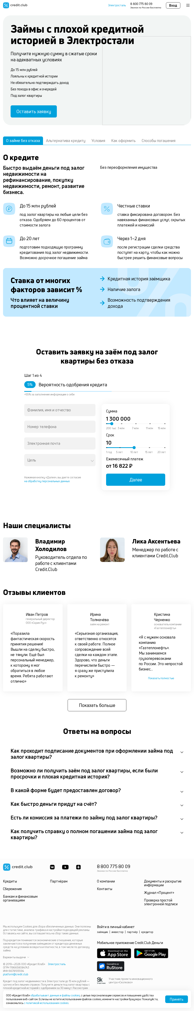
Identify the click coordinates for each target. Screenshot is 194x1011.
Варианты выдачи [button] (14, 957)
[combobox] (59, 410)
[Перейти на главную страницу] (15, 5)
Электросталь (117, 5)
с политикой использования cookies (46, 1003)
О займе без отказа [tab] (23, 140)
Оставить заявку (33, 111)
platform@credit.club (15, 974)
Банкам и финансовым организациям (20, 898)
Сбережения (12, 888)
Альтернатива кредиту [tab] (65, 140)
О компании (106, 881)
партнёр (132, 932)
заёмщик (102, 932)
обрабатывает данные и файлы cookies (55, 995)
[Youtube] (65, 867)
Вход (173, 5)
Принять (176, 999)
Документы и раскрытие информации (162, 883)
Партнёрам (58, 881)
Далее (135, 480)
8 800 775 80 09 (141, 4)
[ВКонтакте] (52, 867)
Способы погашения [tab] (158, 140)
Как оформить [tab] (123, 140)
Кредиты (10, 881)
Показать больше (97, 705)
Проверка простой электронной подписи (161, 902)
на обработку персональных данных (47, 481)
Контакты (104, 888)
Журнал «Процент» (159, 892)
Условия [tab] (98, 140)
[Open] (92, 461)
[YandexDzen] (78, 867)
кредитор (147, 932)
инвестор (118, 932)
